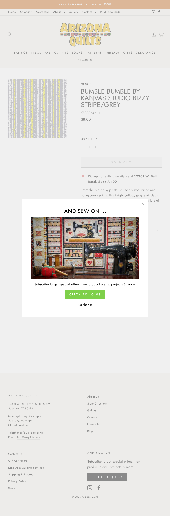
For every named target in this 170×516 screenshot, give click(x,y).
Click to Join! (85, 294)
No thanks (85, 304)
